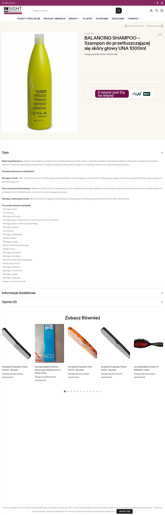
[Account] (151, 11)
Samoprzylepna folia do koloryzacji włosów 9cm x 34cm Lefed (47, 369)
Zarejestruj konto (8, 3)
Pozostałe (89, 34)
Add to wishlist (160, 35)
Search (119, 11)
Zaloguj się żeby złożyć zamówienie (101, 54)
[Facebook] (157, 3)
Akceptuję (124, 511)
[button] (64, 391)
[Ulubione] (156, 10)
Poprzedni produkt (136, 26)
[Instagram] (162, 3)
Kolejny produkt (153, 26)
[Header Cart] (161, 10)
